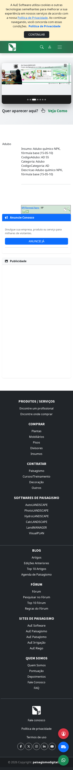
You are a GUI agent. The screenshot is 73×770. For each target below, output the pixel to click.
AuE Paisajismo (36, 637)
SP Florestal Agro (30, 207)
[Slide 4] (37, 99)
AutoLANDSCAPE (36, 505)
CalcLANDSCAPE (36, 522)
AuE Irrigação (36, 643)
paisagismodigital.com (49, 762)
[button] (20, 746)
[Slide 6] (42, 99)
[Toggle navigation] (59, 47)
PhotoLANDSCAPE (36, 510)
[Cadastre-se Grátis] (63, 733)
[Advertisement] (36, 321)
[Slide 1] (28, 99)
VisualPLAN (36, 533)
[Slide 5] (40, 99)
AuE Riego (36, 648)
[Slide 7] (45, 99)
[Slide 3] (34, 99)
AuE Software (36, 625)
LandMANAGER (36, 527)
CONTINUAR (36, 35)
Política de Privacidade (33, 18)
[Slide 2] (30, 99)
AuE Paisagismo (36, 631)
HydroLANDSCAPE (36, 516)
